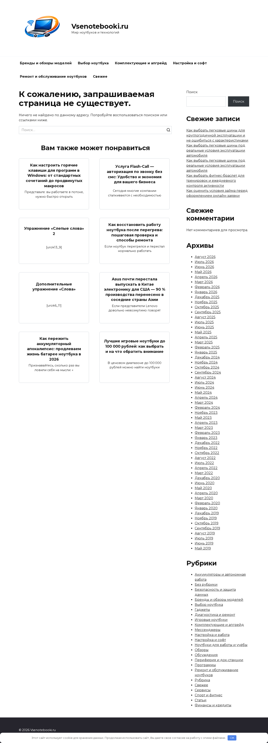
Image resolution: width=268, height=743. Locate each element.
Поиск (192, 92)
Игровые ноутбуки (211, 620)
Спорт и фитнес (208, 695)
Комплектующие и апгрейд (141, 63)
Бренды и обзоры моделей (46, 63)
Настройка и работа (212, 635)
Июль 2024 (204, 382)
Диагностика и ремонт (215, 615)
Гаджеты (202, 610)
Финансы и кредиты (213, 705)
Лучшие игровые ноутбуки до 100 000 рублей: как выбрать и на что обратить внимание (134, 346)
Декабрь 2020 (207, 478)
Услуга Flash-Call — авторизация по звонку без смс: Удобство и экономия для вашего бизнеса (134, 174)
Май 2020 (203, 488)
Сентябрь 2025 (208, 312)
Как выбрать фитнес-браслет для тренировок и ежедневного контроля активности (215, 181)
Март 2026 (204, 282)
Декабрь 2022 (207, 443)
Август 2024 (205, 377)
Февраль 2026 (207, 287)
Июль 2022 (204, 463)
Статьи (200, 700)
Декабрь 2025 (207, 297)
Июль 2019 (204, 538)
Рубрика (202, 680)
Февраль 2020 (207, 503)
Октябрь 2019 (206, 523)
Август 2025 (205, 317)
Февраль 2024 (207, 408)
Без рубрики (206, 585)
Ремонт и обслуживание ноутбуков (53, 77)
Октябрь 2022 (207, 453)
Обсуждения (206, 655)
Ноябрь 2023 (206, 413)
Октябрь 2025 (207, 307)
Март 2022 (204, 473)
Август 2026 (205, 257)
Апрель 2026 (206, 277)
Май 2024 (203, 393)
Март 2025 (204, 342)
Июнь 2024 (204, 388)
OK (232, 737)
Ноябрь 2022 (206, 448)
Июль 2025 (204, 322)
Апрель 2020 (206, 493)
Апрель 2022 (206, 468)
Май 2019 (203, 548)
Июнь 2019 (204, 543)
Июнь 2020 (204, 483)
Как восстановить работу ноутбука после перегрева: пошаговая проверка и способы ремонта (135, 232)
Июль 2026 (204, 262)
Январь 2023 (206, 438)
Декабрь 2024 (207, 357)
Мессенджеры (207, 630)
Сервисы (203, 690)
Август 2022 (205, 458)
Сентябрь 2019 (207, 528)
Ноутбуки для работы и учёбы (221, 645)
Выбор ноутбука (93, 63)
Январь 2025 (206, 352)
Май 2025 (203, 332)
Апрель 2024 (206, 398)
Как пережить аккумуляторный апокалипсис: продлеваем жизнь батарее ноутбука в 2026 (54, 348)
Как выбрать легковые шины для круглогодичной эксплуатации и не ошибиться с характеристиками (217, 135)
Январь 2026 (206, 292)
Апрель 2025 (206, 337)
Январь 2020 (206, 508)
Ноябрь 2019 (206, 518)
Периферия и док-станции (219, 660)
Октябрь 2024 (207, 367)
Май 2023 (203, 418)
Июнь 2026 (204, 267)
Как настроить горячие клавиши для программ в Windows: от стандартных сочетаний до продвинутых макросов (54, 175)
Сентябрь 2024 (208, 372)
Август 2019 (205, 533)
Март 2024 (204, 403)
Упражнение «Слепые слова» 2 (54, 231)
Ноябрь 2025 (206, 302)
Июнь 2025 (204, 327)
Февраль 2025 (207, 347)
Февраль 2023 (207, 433)
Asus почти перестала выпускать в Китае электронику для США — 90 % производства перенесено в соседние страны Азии (134, 289)
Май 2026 (203, 272)
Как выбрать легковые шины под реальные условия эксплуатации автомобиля (215, 150)
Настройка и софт (190, 63)
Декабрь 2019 (207, 513)
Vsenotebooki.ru (99, 26)
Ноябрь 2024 (206, 362)
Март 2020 (204, 498)
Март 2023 (204, 428)
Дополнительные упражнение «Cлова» (54, 287)
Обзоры (202, 650)
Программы (205, 665)
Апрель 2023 (206, 423)
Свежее (100, 77)
